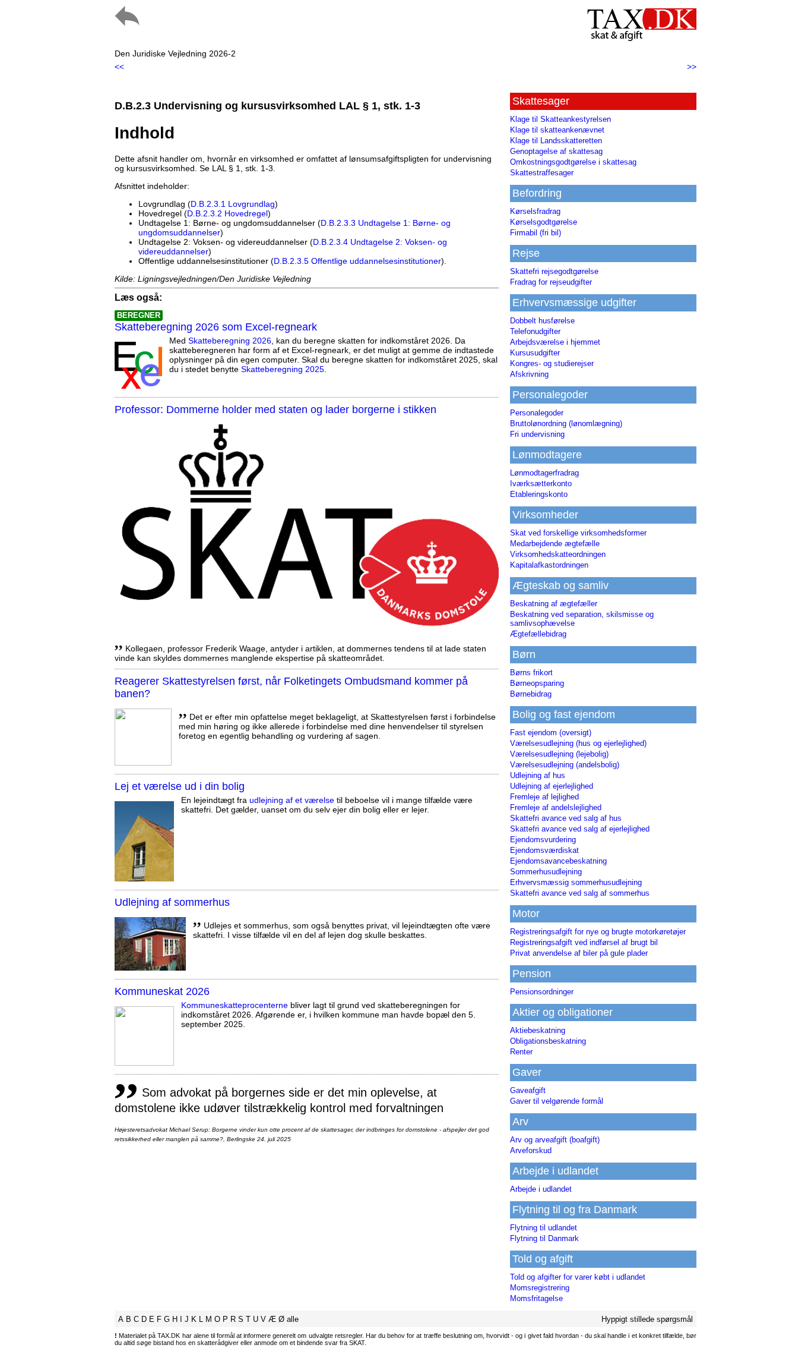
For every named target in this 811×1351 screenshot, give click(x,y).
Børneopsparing (537, 683)
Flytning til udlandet (543, 1227)
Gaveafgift (528, 1090)
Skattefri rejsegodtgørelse (554, 271)
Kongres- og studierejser (552, 363)
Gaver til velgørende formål (556, 1101)
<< (119, 66)
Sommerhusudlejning (546, 871)
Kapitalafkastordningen (549, 564)
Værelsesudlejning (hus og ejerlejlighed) (578, 743)
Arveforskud (531, 1150)
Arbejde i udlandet (541, 1189)
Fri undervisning (537, 434)
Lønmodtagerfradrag (544, 472)
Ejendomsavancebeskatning (558, 860)
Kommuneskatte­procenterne (234, 1005)
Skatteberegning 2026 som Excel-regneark (216, 327)
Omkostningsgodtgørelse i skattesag (573, 162)
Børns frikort (531, 672)
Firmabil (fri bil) (535, 232)
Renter (521, 1051)
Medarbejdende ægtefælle (555, 543)
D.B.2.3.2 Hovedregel (227, 213)
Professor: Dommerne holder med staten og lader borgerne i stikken (275, 409)
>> (691, 66)
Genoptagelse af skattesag (556, 151)
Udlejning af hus (537, 775)
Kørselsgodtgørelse (543, 222)
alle (293, 1319)
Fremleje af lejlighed (544, 796)
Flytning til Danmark (544, 1238)
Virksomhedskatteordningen (558, 554)
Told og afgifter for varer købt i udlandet (577, 1277)
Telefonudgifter (535, 331)
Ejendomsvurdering (543, 839)
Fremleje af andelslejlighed (555, 807)
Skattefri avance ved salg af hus (566, 818)
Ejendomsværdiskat (544, 850)
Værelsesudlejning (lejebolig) (559, 753)
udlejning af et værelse (291, 800)
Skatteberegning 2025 (282, 369)
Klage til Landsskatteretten (556, 140)
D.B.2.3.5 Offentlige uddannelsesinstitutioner (357, 261)
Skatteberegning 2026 (229, 340)
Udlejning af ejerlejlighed (551, 786)
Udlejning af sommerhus (172, 902)
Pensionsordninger (542, 991)
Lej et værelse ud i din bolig (180, 786)
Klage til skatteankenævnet (557, 129)
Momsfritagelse (536, 1298)
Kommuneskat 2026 (162, 991)
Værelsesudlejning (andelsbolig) (564, 764)
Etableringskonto (539, 494)
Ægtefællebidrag (538, 633)
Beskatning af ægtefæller (553, 603)
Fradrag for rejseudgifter (551, 282)
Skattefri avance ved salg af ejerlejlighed (580, 828)
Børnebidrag (531, 693)
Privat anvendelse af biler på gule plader (579, 953)
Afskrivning (529, 374)
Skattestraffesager (542, 172)
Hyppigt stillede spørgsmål (647, 1319)
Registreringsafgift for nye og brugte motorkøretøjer (598, 931)
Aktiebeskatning (537, 1030)
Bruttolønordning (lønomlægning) (566, 423)
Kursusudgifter (535, 352)
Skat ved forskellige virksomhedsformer (578, 532)
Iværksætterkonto (541, 483)
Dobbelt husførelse (542, 320)
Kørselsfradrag (535, 211)
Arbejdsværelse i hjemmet (555, 342)
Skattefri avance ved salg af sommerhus (580, 893)
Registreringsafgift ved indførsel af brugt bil (584, 942)
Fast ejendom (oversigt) (550, 732)
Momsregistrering (539, 1287)
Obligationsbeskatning (548, 1041)
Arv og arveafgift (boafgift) (555, 1139)
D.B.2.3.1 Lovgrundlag (233, 204)
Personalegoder (536, 412)
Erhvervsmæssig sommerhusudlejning (576, 882)
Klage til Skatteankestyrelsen (560, 119)
